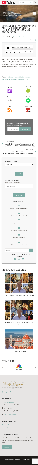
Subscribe (25, 129)
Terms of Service (7, 428)
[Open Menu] (34, 13)
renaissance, (21, 79)
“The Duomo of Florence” (19, 351)
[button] (3, 367)
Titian (26, 79)
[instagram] (19, 259)
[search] (31, 2)
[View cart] (35, 2)
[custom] (15, 259)
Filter (19, 173)
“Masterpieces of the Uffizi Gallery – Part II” (19, 324)
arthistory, (11, 77)
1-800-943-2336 (9, 402)
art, (6, 77)
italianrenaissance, (25, 77)
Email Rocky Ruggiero (10, 414)
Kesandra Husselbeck (20, 37)
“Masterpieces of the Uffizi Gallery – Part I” (19, 295)
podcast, (4, 79)
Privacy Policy (6, 425)
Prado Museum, (12, 79)
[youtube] (23, 259)
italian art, (17, 77)
